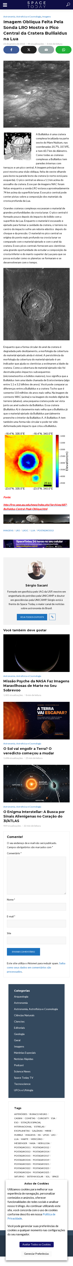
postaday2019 (41, 1159)
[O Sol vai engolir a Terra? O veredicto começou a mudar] (36, 720)
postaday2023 (41, 1168)
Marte (24, 1139)
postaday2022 (22, 1168)
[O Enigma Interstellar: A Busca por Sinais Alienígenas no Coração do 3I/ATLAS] (36, 783)
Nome (11, 899)
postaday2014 (41, 1151)
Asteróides (20, 1114)
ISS (39, 1134)
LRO (18, 530)
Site (9, 933)
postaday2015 (22, 1155)
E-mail (11, 916)
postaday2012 (41, 1147)
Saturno (19, 1176)
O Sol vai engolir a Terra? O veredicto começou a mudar (28, 751)
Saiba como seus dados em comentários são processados (36, 967)
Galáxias (37, 1130)
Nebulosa (44, 1143)
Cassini (18, 1118)
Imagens (46, 16)
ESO (16, 1122)
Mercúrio (36, 1139)
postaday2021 (41, 1164)
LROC (25, 530)
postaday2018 (22, 1159)
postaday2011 (22, 1147)
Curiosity (43, 1118)
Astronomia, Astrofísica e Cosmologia (22, 16)
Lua (33, 530)
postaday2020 (22, 1164)
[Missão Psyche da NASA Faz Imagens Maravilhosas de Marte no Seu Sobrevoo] (36, 653)
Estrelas (39, 1126)
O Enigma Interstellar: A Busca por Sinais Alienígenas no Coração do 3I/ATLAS (34, 816)
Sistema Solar (35, 1176)
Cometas (30, 1118)
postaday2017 (41, 1155)
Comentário (14, 853)
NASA (32, 1143)
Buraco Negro (38, 1114)
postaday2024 (22, 1172)
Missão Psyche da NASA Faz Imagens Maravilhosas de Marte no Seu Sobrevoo (36, 685)
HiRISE (48, 1130)
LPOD (46, 1134)
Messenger (20, 1143)
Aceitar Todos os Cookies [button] (36, 1244)
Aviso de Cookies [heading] (36, 1183)
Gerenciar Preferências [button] (36, 1253)
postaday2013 (45, 530)
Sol (48, 1176)
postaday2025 (41, 1172)
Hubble (18, 1134)
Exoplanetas (22, 1130)
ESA (53, 1118)
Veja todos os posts (32, 617)
